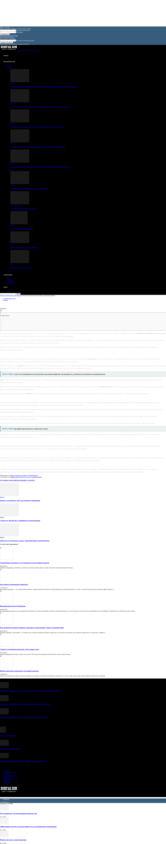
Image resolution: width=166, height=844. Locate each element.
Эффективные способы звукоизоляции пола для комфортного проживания (28, 827)
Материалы (10, 283)
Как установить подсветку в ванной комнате (25, 475)
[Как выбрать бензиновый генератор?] (6, 581)
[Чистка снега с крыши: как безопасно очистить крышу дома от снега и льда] (19, 122)
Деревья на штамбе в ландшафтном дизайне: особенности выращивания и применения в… (44, 87)
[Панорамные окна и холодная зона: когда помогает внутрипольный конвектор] (4, 687)
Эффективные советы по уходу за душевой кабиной (26, 477)
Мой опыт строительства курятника (24, 247)
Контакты (6, 799)
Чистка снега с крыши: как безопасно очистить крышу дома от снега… (37, 127)
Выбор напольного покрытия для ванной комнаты (19, 671)
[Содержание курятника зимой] (19, 224)
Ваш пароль (19, 32)
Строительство (7, 274)
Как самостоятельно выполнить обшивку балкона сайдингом (23, 761)
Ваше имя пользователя (23, 30)
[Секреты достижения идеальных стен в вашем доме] (6, 646)
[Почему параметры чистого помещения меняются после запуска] (4, 714)
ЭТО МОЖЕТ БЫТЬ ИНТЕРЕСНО (11, 480)
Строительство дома (10, 295)
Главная (5, 55)
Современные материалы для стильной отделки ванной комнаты (24, 563)
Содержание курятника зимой (21, 229)
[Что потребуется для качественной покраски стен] (4, 810)
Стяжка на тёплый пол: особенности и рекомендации (20, 520)
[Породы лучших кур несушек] (19, 262)
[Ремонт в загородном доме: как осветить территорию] (9, 495)
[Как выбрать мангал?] (3, 732)
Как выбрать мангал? (8, 735)
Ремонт (9, 278)
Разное (5, 287)
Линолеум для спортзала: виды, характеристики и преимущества (24, 541)
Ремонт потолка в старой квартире (13, 840)
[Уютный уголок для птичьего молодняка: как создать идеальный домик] (19, 142)
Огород (9, 271)
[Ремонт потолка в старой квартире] (4, 836)
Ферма (9, 170)
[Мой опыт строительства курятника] (19, 242)
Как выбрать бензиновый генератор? (14, 584)
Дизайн (9, 65)
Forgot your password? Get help (9, 36)
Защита (9, 67)
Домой (2, 295)
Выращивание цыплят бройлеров (13, 606)
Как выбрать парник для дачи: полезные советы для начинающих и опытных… (40, 167)
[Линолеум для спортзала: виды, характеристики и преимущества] (9, 535)
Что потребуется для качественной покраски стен (18, 813)
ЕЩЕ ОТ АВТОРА (29, 480)
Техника (12, 185)
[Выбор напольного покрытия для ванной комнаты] (6, 667)
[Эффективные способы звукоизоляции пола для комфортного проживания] (4, 823)
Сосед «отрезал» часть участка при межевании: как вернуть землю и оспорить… (40, 107)
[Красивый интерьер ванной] (4, 745)
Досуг (8, 291)
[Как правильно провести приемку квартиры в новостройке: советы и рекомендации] (6, 624)
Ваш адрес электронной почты (25, 40)
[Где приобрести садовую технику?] (19, 203)
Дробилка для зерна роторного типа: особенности (29, 188)
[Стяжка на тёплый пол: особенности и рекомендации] (9, 515)
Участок (9, 68)
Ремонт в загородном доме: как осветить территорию (20, 500)
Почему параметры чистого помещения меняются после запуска (24, 717)
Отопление (10, 280)
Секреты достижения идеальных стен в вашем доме (19, 649)
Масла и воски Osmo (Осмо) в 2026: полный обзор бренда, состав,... (25, 704)
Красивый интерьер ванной (10, 749)
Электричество (11, 281)
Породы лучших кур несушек (21, 267)
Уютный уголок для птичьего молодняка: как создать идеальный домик (37, 147)
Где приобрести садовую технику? (23, 209)
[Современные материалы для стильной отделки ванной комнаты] (6, 559)
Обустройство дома (9, 61)
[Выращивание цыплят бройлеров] (6, 602)
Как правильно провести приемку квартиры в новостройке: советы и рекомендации (32, 628)
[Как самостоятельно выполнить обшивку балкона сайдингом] (4, 757)
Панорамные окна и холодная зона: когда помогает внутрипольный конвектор (30, 691)
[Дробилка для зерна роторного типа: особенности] (19, 183)
